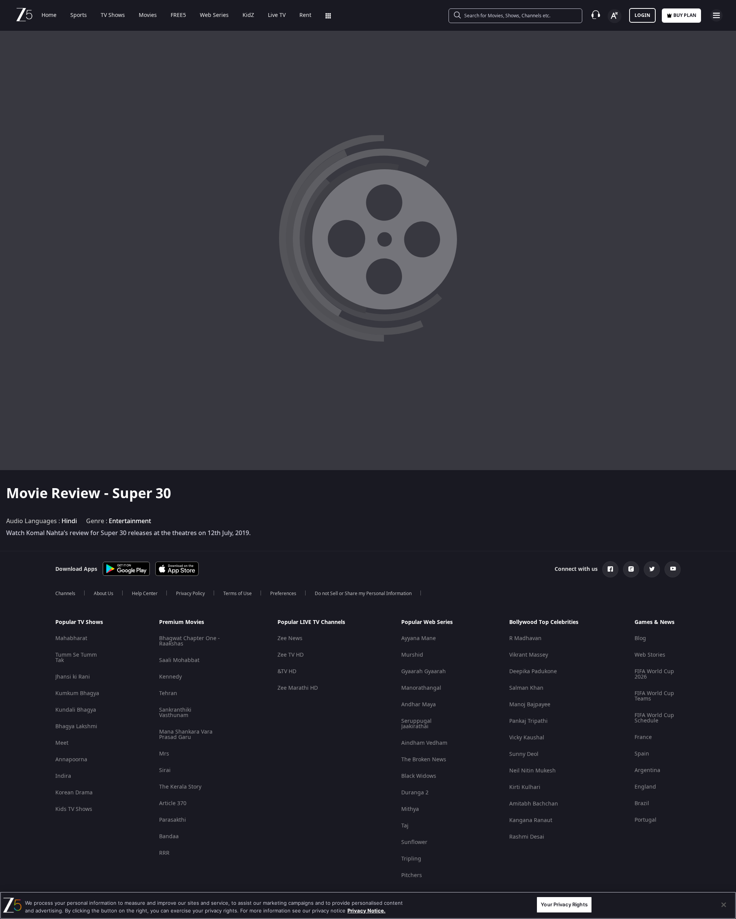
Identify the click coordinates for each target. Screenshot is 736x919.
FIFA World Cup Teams (654, 696)
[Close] (723, 904)
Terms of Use (237, 593)
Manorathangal (421, 688)
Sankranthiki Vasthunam (175, 712)
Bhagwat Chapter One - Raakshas (189, 641)
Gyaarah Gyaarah (423, 671)
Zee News (289, 638)
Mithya (410, 809)
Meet (61, 743)
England (645, 787)
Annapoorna (71, 760)
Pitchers (411, 875)
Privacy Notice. (366, 910)
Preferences (283, 593)
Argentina (647, 770)
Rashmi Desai (526, 837)
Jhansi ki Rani (72, 677)
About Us (103, 593)
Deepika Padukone (533, 671)
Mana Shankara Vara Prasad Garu (186, 734)
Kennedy (170, 677)
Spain (642, 754)
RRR (164, 853)
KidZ (248, 15)
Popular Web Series (427, 622)
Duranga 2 (415, 793)
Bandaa (169, 836)
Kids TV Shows (73, 809)
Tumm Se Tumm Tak (76, 657)
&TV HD (286, 671)
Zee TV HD (290, 655)
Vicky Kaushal (526, 738)
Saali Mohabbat (179, 660)
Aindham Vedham (424, 743)
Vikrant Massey (528, 655)
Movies (148, 15)
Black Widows (418, 776)
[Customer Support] (595, 15)
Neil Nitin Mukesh (532, 771)
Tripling (411, 859)
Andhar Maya (418, 705)
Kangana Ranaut (530, 820)
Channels (65, 593)
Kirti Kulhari (524, 787)
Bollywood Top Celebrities (543, 622)
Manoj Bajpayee (529, 705)
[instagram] (631, 569)
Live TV (277, 15)
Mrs (164, 754)
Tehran (168, 693)
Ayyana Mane (418, 638)
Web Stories (650, 655)
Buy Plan (684, 15)
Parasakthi (172, 820)
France (643, 737)
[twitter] (652, 569)
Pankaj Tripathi (528, 721)
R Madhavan (525, 638)
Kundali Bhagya (75, 710)
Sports (78, 15)
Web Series (214, 15)
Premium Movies (181, 622)
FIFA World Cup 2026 (654, 674)
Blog (640, 638)
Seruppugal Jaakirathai (416, 724)
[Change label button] (614, 16)
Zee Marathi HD (297, 688)
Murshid (412, 655)
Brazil (642, 803)
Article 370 (172, 803)
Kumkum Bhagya (77, 693)
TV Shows (113, 15)
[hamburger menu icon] (716, 15)
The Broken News (423, 760)
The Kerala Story (180, 787)
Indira (63, 776)
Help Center (145, 593)
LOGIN (642, 15)
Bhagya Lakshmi (76, 726)
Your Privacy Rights (564, 904)
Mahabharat (71, 638)
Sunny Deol (523, 754)
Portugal (645, 820)
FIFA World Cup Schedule (654, 718)
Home (49, 15)
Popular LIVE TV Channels (311, 622)
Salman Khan (526, 688)
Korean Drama (74, 793)
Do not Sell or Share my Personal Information (363, 593)
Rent (305, 15)
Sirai (165, 770)
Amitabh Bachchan (533, 804)
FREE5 (178, 15)
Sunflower (414, 842)
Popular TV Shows (79, 622)
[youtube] (673, 569)
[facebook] (610, 569)
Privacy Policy (190, 593)
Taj (405, 826)
